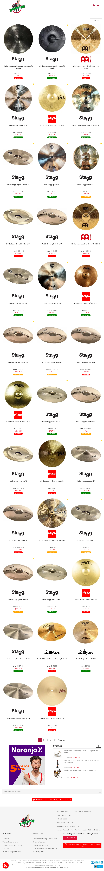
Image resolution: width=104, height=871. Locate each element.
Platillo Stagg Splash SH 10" (52, 303)
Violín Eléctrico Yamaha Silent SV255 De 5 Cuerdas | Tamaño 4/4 (82, 761)
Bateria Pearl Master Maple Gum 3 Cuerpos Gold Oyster (81, 752)
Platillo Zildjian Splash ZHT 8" (86, 659)
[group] (18, 39)
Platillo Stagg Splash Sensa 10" (52, 422)
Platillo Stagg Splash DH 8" (86, 185)
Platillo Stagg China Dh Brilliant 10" (18, 244)
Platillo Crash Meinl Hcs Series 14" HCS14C (86, 244)
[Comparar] (92, 6)
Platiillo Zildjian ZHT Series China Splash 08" (52, 659)
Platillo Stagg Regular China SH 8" (18, 185)
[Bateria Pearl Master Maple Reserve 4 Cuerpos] (57, 773)
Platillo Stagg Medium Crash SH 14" (18, 718)
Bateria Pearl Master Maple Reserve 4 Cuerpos (80, 770)
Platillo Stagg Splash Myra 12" (86, 422)
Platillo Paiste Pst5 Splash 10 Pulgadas (52, 540)
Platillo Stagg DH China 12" (18, 481)
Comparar (11, 81)
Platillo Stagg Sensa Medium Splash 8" (86, 125)
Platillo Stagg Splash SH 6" (18, 125)
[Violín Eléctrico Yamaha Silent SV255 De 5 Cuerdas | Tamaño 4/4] (57, 763)
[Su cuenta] (101, 6)
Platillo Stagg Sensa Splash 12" (52, 600)
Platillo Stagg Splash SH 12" (86, 481)
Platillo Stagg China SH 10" (18, 303)
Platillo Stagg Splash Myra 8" (52, 244)
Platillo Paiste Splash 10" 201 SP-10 (85, 303)
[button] (97, 746)
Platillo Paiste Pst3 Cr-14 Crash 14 (52, 481)
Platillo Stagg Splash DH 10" (86, 362)
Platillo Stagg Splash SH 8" (52, 185)
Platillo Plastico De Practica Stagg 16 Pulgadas (52, 67)
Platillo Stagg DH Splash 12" (18, 540)
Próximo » (61, 740)
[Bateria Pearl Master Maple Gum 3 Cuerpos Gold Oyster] (57, 754)
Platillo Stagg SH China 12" (86, 540)
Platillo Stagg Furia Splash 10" (18, 362)
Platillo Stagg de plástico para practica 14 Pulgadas (18, 67)
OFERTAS (57, 745)
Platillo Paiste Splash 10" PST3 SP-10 (52, 125)
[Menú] (3, 6)
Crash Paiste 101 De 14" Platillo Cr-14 (18, 422)
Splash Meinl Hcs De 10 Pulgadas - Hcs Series (86, 67)
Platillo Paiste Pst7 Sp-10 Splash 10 (52, 718)
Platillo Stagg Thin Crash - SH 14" (18, 659)
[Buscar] (89, 6)
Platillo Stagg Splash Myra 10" (52, 362)
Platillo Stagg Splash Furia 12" (18, 600)
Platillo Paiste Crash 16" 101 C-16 (86, 600)
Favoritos (27, 81)
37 (55, 740)
